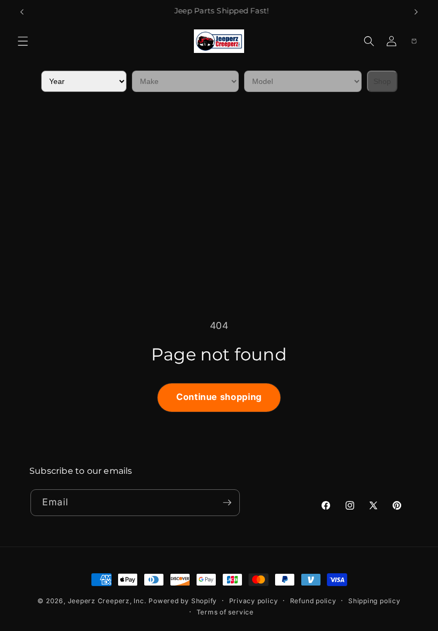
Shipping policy (374, 601)
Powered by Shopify (182, 601)
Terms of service (225, 612)
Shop (382, 81)
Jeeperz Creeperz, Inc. (107, 601)
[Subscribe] (227, 502)
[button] (23, 41)
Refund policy (313, 601)
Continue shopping (219, 396)
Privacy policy (253, 601)
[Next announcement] (416, 12)
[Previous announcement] (22, 12)
